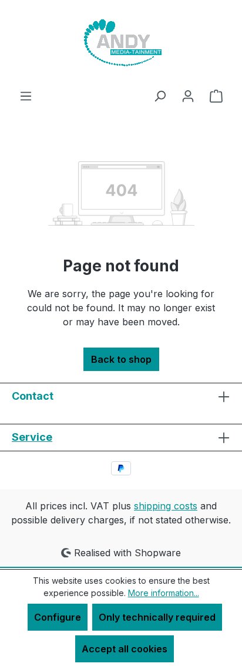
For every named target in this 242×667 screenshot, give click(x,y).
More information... (163, 593)
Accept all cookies (124, 649)
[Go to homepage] (121, 44)
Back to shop (121, 359)
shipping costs (165, 506)
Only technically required (157, 617)
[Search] (160, 95)
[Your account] (188, 95)
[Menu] (26, 95)
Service (32, 437)
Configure (57, 617)
